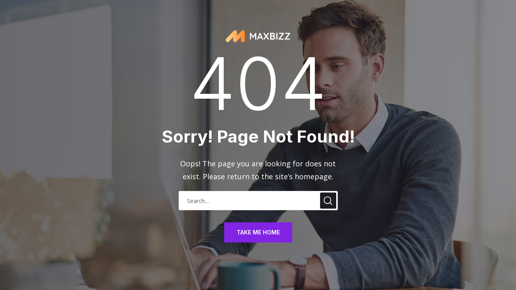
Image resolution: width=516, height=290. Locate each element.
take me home (258, 232)
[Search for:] (258, 200)
